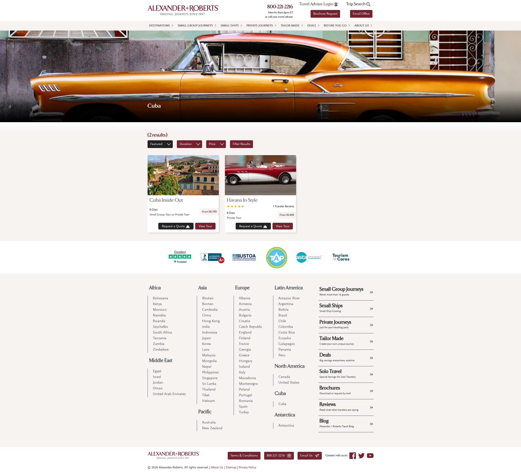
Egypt (157, 371)
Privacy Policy (247, 467)
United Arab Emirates (169, 394)
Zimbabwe (161, 350)
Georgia (245, 350)
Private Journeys (259, 25)
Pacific (204, 412)
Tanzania (159, 338)
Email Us (307, 455)
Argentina (285, 304)
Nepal (206, 367)
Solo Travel (338, 373)
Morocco (160, 310)
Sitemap (231, 467)
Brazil (282, 315)
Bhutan (207, 298)
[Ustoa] (244, 257)
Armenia (245, 304)
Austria (244, 310)
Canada (284, 377)
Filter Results (241, 144)
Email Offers (361, 13)
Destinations (159, 25)
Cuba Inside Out (166, 200)
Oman (158, 388)
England (245, 333)
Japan (206, 338)
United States (288, 383)
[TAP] (277, 257)
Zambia (158, 344)
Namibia (159, 315)
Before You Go (335, 25)
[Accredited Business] (212, 257)
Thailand (209, 390)
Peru (281, 355)
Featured (156, 144)
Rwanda (159, 321)
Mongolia (209, 361)
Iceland (244, 367)
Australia (209, 423)
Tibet (206, 395)
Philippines (210, 372)
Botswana (160, 298)
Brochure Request (325, 13)
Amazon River (289, 298)
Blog (337, 423)
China (206, 315)
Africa (155, 288)
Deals (311, 25)
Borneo (207, 304)
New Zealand (212, 428)
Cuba (280, 393)
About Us (362, 25)
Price (212, 144)
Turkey (244, 412)
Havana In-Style (242, 200)
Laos (205, 350)
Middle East (160, 360)
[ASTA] (309, 257)
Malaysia (209, 355)
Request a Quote (174, 226)
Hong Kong (211, 321)
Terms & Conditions (244, 455)
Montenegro (248, 384)
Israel (157, 377)
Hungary (245, 361)
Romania (246, 401)
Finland (244, 338)
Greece (244, 355)
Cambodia (210, 310)
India (206, 327)
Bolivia (283, 310)
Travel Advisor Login (316, 4)
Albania (244, 298)
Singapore (210, 378)
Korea (206, 344)
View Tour (205, 226)
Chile (282, 321)
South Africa (162, 333)
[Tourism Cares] (341, 257)
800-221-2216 (280, 7)
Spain (243, 407)
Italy (242, 372)
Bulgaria (245, 315)
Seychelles (160, 327)
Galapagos (286, 344)
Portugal (245, 395)
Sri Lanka (209, 384)
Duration (186, 144)
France (244, 344)
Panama (284, 350)
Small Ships (230, 25)
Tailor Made (290, 25)
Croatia (244, 321)
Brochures (335, 390)
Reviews (339, 406)
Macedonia (247, 378)
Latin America (289, 288)
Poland (244, 390)
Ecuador (284, 338)
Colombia (285, 327)
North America (290, 366)
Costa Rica (286, 333)
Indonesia (209, 333)
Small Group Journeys (195, 25)
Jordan (158, 383)
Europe (242, 288)
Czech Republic (250, 327)
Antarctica (285, 415)
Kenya (157, 304)
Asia (202, 288)
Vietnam (208, 401)
